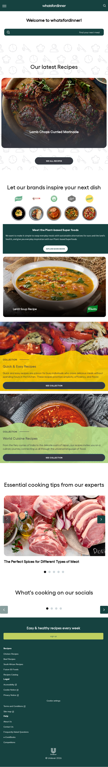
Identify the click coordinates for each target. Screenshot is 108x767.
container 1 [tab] (47, 608)
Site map (7, 711)
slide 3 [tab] (54, 572)
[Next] (101, 519)
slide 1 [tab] (45, 572)
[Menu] (3, 6)
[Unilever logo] (53, 751)
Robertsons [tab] (54, 208)
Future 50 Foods (11, 669)
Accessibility (9, 684)
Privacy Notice (10, 695)
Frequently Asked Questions (16, 732)
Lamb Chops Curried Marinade (54, 132)
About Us (8, 721)
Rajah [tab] (71, 208)
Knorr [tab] (18, 208)
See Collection (54, 385)
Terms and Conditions (13, 706)
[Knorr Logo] (92, 309)
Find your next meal (8, 32)
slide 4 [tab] (58, 572)
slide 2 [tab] (49, 572)
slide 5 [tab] (63, 572)
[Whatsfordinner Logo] (54, 5)
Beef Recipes (9, 659)
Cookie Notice (10, 690)
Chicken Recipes (11, 654)
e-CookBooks (9, 737)
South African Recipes (13, 664)
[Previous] (7, 519)
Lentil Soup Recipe (25, 309)
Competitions (9, 742)
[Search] (104, 5)
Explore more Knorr (55, 249)
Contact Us (8, 727)
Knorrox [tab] (36, 208)
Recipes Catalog (11, 675)
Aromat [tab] (89, 208)
